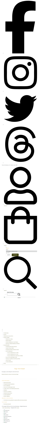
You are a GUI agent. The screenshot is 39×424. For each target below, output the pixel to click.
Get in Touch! (8, 360)
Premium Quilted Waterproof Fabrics (13, 343)
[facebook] (20, 53)
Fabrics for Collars (9, 339)
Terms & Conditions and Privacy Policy (13, 358)
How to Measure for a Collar (13, 352)
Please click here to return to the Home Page (10, 374)
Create (17, 407)
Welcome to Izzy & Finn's (8, 335)
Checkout (15, 254)
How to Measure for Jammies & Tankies (15, 355)
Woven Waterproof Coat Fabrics (12, 342)
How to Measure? (9, 351)
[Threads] (20, 162)
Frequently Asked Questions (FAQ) (12, 349)
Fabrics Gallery (6, 337)
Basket (8, 254)
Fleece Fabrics (8, 340)
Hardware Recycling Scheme (11, 346)
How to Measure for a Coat (13, 354)
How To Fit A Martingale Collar (11, 357)
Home (5, 334)
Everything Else (6, 345)
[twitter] (20, 124)
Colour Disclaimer (9, 361)
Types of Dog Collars (10, 348)
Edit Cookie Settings (6, 407)
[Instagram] (20, 91)
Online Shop (6, 332)
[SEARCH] (19, 294)
